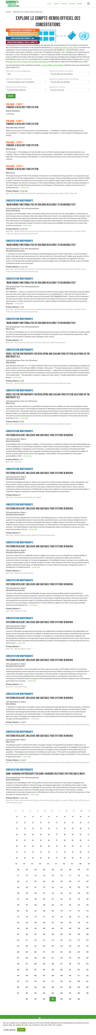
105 (44, 870)
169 (53, 911)
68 (64, 846)
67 (56, 846)
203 (35, 934)
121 (27, 881)
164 (87, 905)
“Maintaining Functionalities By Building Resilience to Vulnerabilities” (41, 204)
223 (53, 946)
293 (35, 993)
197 (61, 928)
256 (27, 970)
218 (87, 940)
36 (48, 829)
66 (48, 846)
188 (61, 923)
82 (17, 858)
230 (35, 952)
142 (53, 893)
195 (44, 928)
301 (35, 999)
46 (48, 834)
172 (79, 911)
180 (70, 917)
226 (79, 946)
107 (61, 870)
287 (61, 987)
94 (32, 864)
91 (88, 858)
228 (18, 952)
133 (53, 887)
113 (35, 876)
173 (87, 911)
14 (32, 817)
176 (35, 917)
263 (87, 970)
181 (79, 917)
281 (87, 981)
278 (61, 981)
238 (27, 958)
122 (35, 881)
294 (44, 993)
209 (87, 934)
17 (56, 817)
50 (80, 834)
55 (40, 840)
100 (80, 864)
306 (79, 999)
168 (44, 911)
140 (35, 893)
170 (61, 911)
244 (79, 958)
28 (64, 823)
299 (87, 993)
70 (80, 846)
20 (80, 817)
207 (70, 934)
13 (25, 817)
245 (87, 958)
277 (53, 981)
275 (35, 981)
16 (48, 817)
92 (16, 864)
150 (44, 899)
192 (18, 928)
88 (64, 858)
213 (44, 940)
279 (70, 981)
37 (56, 829)
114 (44, 876)
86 (48, 858)
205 (53, 934)
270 (70, 976)
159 (44, 905)
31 (88, 823)
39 (72, 829)
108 (70, 870)
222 (44, 946)
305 (70, 999)
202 (27, 934)
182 (87, 917)
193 (27, 928)
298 (79, 993)
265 (27, 976)
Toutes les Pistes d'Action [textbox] (16, 90)
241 (53, 958)
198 (70, 928)
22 (17, 823)
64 (32, 846)
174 (18, 917)
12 (17, 817)
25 (40, 823)
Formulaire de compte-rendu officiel (64, 47)
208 (79, 934)
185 (35, 923)
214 (53, 940)
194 (35, 928)
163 (79, 905)
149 (35, 899)
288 (70, 987)
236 (87, 952)
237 (18, 958)
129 (18, 887)
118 (79, 876)
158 (35, 905)
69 (72, 846)
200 (87, 928)
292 (27, 993)
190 (79, 923)
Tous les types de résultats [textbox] (60, 82)
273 (18, 981)
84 (32, 858)
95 (40, 864)
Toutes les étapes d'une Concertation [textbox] (20, 82)
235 (79, 952)
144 (70, 893)
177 (44, 917)
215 (61, 940)
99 (72, 864)
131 (35, 887)
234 (70, 952)
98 (64, 864)
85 (40, 858)
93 (24, 864)
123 (44, 881)
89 (72, 858)
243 (70, 958)
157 (27, 905)
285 (44, 987)
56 (48, 840)
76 (48, 852)
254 (87, 964)
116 (61, 876)
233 (61, 952)
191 (87, 923)
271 (79, 976)
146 (87, 893)
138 (18, 893)
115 (53, 876)
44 (32, 834)
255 (18, 970)
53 (25, 840)
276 (44, 981)
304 (61, 999)
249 (44, 964)
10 (81, 811)
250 (53, 964)
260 (61, 970)
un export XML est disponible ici (52, 65)
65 (40, 846)
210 (18, 940)
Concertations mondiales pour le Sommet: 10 (22, 42)
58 (64, 840)
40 (80, 829)
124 (53, 881)
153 (70, 899)
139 (27, 893)
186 (44, 923)
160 (53, 905)
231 (44, 952)
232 (53, 952)
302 (44, 999)
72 (17, 852)
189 (70, 923)
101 (89, 864)
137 (87, 887)
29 (72, 823)
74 (32, 852)
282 (18, 987)
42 (17, 834)
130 (27, 887)
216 (70, 940)
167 (35, 911)
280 (79, 981)
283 (27, 987)
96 (48, 864)
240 (44, 958)
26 (48, 823)
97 (56, 864)
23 (25, 823)
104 (35, 870)
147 (18, 899)
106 (53, 870)
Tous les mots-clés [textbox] (57, 90)
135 (70, 887)
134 (61, 887)
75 (40, 852)
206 (61, 934)
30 (80, 823)
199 (79, 928)
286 (53, 987)
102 (18, 870)
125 (61, 881)
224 (61, 946)
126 (70, 881)
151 (53, 899)
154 (79, 899)
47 (56, 834)
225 (70, 946)
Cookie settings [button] (9, 1030)
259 (53, 970)
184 (27, 923)
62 (17, 846)
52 (17, 840)
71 (88, 846)
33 (25, 829)
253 (79, 964)
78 (64, 852)
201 (18, 934)
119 (87, 876)
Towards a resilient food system (22, 107)
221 (35, 946)
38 (64, 829)
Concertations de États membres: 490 (22, 30)
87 (56, 858)
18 (64, 817)
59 (72, 840)
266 (35, 976)
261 (70, 970)
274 (27, 981)
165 (18, 911)
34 (32, 829)
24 (32, 823)
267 (44, 976)
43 (25, 834)
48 (64, 834)
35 (40, 829)
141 (44, 893)
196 (53, 928)
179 (61, 917)
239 (35, 958)
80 (80, 852)
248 (35, 964)
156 (18, 905)
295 (53, 993)
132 (44, 887)
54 (32, 840)
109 (79, 870)
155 (87, 899)
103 (27, 870)
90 (80, 858)
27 (56, 823)
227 (87, 946)
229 (27, 952)
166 (27, 911)
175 (27, 917)
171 (70, 911)
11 (89, 811)
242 (61, 958)
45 (40, 834)
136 (79, 887)
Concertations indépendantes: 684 (22, 38)
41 (88, 829)
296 (61, 993)
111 (18, 876)
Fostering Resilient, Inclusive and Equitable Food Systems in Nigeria (39, 435)
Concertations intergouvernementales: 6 (23, 34)
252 (70, 964)
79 (72, 852)
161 (61, 905)
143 (61, 893)
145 (79, 893)
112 (27, 876)
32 (17, 829)
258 (44, 970)
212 (35, 940)
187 (53, 923)
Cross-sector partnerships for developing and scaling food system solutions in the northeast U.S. (48, 355)
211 (27, 940)
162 (70, 905)
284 (35, 987)
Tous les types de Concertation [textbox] (61, 74)
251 (61, 964)
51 (88, 834)
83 (25, 858)
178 (53, 917)
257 (35, 970)
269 (61, 976)
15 (40, 817)
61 (88, 840)
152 (61, 899)
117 (70, 876)
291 (18, 993)
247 (27, 964)
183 (18, 923)
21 (88, 817)
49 (72, 834)
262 (79, 970)
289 (79, 987)
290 (87, 987)
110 (87, 870)
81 (88, 852)
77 (56, 852)
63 (25, 846)
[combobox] (26, 74)
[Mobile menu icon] (88, 3)
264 (18, 976)
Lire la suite (24, 187)
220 (27, 946)
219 (18, 946)
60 (80, 840)
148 (27, 899)
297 (70, 993)
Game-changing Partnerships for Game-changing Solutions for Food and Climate (45, 773)
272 (87, 976)
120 (18, 881)
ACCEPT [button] (21, 1030)
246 (18, 964)
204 (44, 934)
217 (79, 940)
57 (56, 840)
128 (87, 881)
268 (53, 976)
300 (27, 999)
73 (25, 852)
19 (72, 817)
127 (79, 881)
